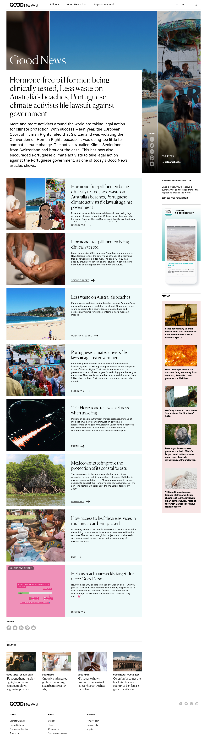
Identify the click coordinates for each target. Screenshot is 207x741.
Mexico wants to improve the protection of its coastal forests (99, 465)
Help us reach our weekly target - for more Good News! (102, 576)
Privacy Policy (93, 720)
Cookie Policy (93, 724)
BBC (73, 556)
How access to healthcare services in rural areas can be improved (103, 520)
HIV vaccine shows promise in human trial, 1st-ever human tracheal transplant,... (91, 683)
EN (183, 5)
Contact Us (53, 729)
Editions (55, 4)
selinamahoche (173, 162)
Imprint (90, 729)
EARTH (75, 446)
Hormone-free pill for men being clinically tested (100, 244)
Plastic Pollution (17, 724)
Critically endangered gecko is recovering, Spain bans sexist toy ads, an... (54, 683)
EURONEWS (77, 390)
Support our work (104, 4)
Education (14, 733)
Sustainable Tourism (19, 729)
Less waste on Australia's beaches (100, 296)
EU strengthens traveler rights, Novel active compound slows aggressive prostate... (20, 683)
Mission (51, 720)
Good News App (76, 4)
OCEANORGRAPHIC (81, 335)
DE (177, 5)
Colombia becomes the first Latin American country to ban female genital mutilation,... (127, 683)
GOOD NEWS (78, 225)
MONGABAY (77, 501)
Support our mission (57, 733)
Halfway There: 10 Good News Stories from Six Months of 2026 (181, 413)
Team (51, 724)
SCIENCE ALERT (80, 280)
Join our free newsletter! (175, 198)
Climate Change (17, 720)
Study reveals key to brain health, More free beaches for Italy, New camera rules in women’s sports (180, 333)
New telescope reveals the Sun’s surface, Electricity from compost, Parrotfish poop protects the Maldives (181, 374)
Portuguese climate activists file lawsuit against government (99, 354)
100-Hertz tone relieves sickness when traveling (100, 410)
